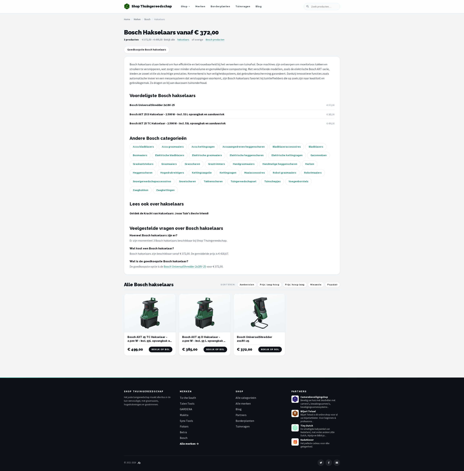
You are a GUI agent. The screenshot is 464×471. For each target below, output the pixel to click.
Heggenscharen (142, 172)
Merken (200, 6)
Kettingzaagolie (202, 172)
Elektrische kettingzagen (287, 155)
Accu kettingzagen (203, 146)
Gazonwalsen (318, 155)
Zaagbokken (140, 190)
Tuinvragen (242, 6)
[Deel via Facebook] (329, 462)
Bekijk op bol (161, 349)
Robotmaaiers (313, 172)
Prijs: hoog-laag (294, 285)
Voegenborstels (298, 181)
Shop (184, 6)
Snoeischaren (187, 181)
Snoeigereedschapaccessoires (152, 181)
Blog (259, 6)
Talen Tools (187, 403)
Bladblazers (316, 146)
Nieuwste (316, 285)
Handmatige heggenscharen (279, 164)
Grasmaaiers (169, 164)
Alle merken (243, 403)
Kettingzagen (228, 172)
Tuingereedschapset (243, 181)
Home (127, 19)
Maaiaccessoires (254, 172)
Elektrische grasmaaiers (207, 155)
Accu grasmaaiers (173, 146)
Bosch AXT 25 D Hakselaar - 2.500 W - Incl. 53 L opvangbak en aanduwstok (177, 114)
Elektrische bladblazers (169, 155)
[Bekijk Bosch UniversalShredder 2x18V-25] (259, 313)
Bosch (147, 19)
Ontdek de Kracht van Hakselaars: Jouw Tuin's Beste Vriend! (169, 213)
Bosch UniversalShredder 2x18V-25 (152, 105)
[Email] (337, 462)
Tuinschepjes (272, 181)
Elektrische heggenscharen (247, 155)
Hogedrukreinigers (172, 172)
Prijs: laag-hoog (269, 285)
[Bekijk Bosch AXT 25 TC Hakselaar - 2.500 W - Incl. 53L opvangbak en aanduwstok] (150, 313)
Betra (183, 432)
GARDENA (186, 409)
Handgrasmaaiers (243, 164)
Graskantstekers (143, 164)
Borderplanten (220, 6)
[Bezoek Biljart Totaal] (295, 413)
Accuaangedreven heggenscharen (244, 146)
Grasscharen (192, 164)
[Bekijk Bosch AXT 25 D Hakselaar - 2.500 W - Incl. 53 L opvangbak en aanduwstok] (204, 313)
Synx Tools (186, 421)
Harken (309, 164)
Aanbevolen (247, 285)
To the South (188, 397)
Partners (241, 415)
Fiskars (184, 426)
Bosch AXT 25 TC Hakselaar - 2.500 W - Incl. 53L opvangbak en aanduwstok (178, 123)
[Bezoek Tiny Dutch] (295, 427)
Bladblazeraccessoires (287, 146)
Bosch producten (215, 39)
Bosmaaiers (140, 155)
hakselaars (183, 39)
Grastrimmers (216, 164)
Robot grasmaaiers (284, 172)
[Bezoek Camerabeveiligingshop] (295, 399)
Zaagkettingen (165, 190)
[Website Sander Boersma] (139, 462)
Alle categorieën (246, 397)
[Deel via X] (321, 462)
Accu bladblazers (143, 146)
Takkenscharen (213, 181)
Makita (184, 415)
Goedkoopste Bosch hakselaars (146, 49)
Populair (332, 285)
